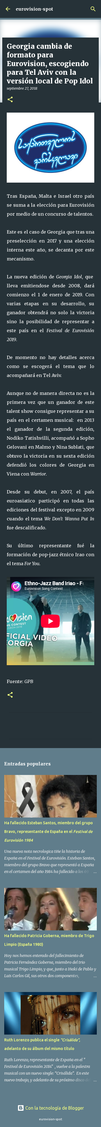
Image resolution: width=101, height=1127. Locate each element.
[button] (10, 100)
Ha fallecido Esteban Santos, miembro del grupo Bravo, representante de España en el (48, 831)
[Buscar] (93, 9)
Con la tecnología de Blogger (54, 1107)
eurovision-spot (34, 9)
